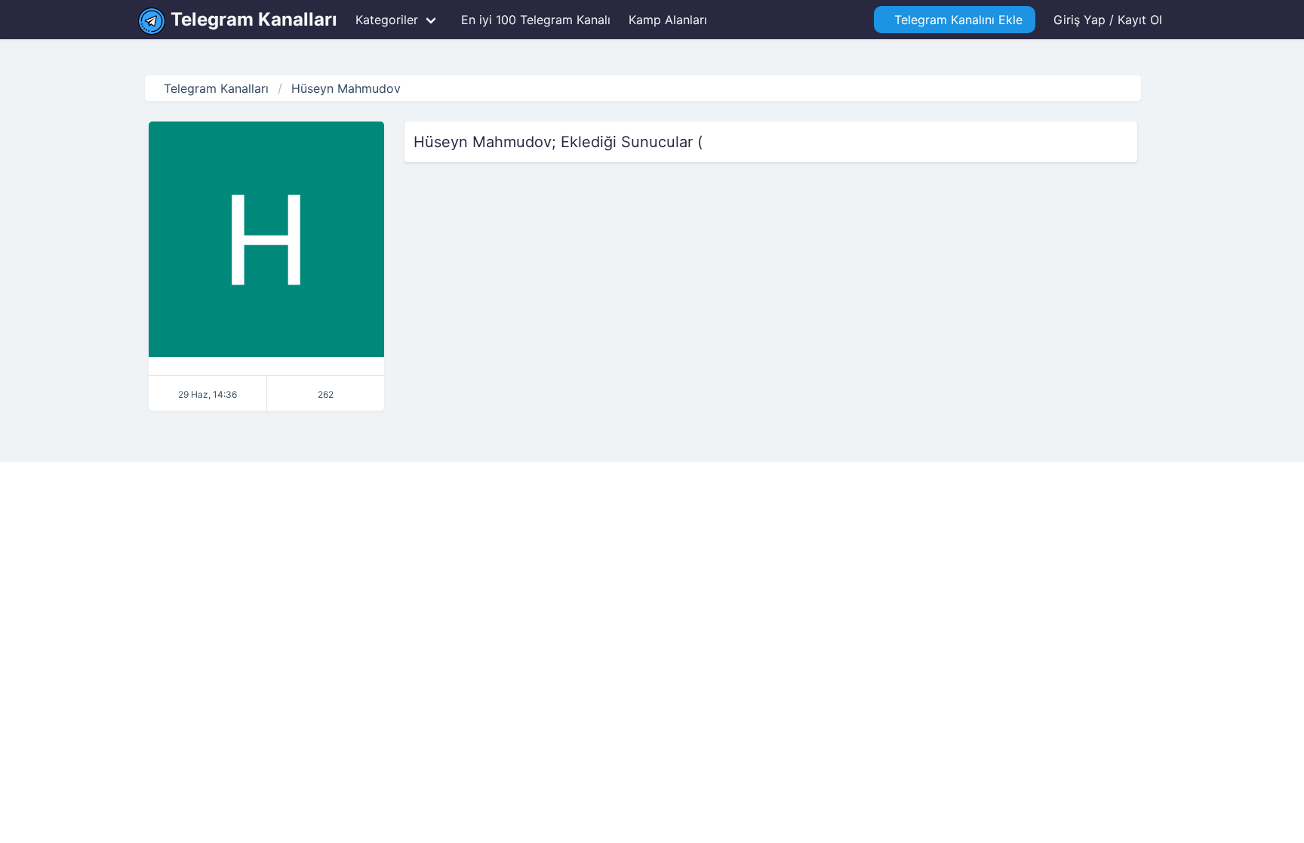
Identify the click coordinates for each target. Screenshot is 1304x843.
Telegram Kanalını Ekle (955, 19)
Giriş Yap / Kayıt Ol (1107, 19)
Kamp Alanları (668, 19)
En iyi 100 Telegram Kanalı (533, 19)
